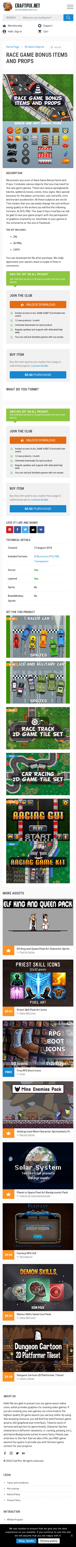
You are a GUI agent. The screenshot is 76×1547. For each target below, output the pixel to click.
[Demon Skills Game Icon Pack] (38, 1287)
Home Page (12, 46)
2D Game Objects (34, 46)
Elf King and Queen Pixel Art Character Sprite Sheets (44, 948)
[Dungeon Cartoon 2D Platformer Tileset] (38, 1348)
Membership (14, 25)
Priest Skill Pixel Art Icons (32, 1009)
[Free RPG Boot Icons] (38, 1044)
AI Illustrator (41, 556)
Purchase (38, 375)
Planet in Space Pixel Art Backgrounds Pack (42, 1192)
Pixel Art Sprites (27, 952)
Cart (45, 31)
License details (39, 365)
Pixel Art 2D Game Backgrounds (35, 1196)
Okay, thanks (26, 1540)
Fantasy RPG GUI (26, 1253)
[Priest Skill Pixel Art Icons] (38, 983)
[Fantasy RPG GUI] (38, 1226)
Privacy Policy (13, 1500)
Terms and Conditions (18, 1483)
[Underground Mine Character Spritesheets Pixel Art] (38, 1104)
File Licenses (13, 1488)
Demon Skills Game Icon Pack (34, 1314)
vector (56, 47)
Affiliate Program (15, 1519)
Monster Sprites (27, 1135)
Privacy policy (48, 1540)
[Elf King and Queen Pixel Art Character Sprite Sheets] (38, 922)
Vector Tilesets (27, 1378)
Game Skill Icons (28, 1013)
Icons (22, 1074)
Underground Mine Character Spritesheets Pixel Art (44, 1131)
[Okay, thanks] (71, 1535)
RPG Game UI (26, 1257)
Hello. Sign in (14, 31)
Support (47, 25)
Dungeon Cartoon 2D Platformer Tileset (40, 1375)
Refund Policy (13, 1494)
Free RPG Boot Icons (29, 1070)
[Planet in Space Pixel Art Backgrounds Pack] (38, 1165)
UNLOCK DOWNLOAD (40, 304)
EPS (51, 556)
